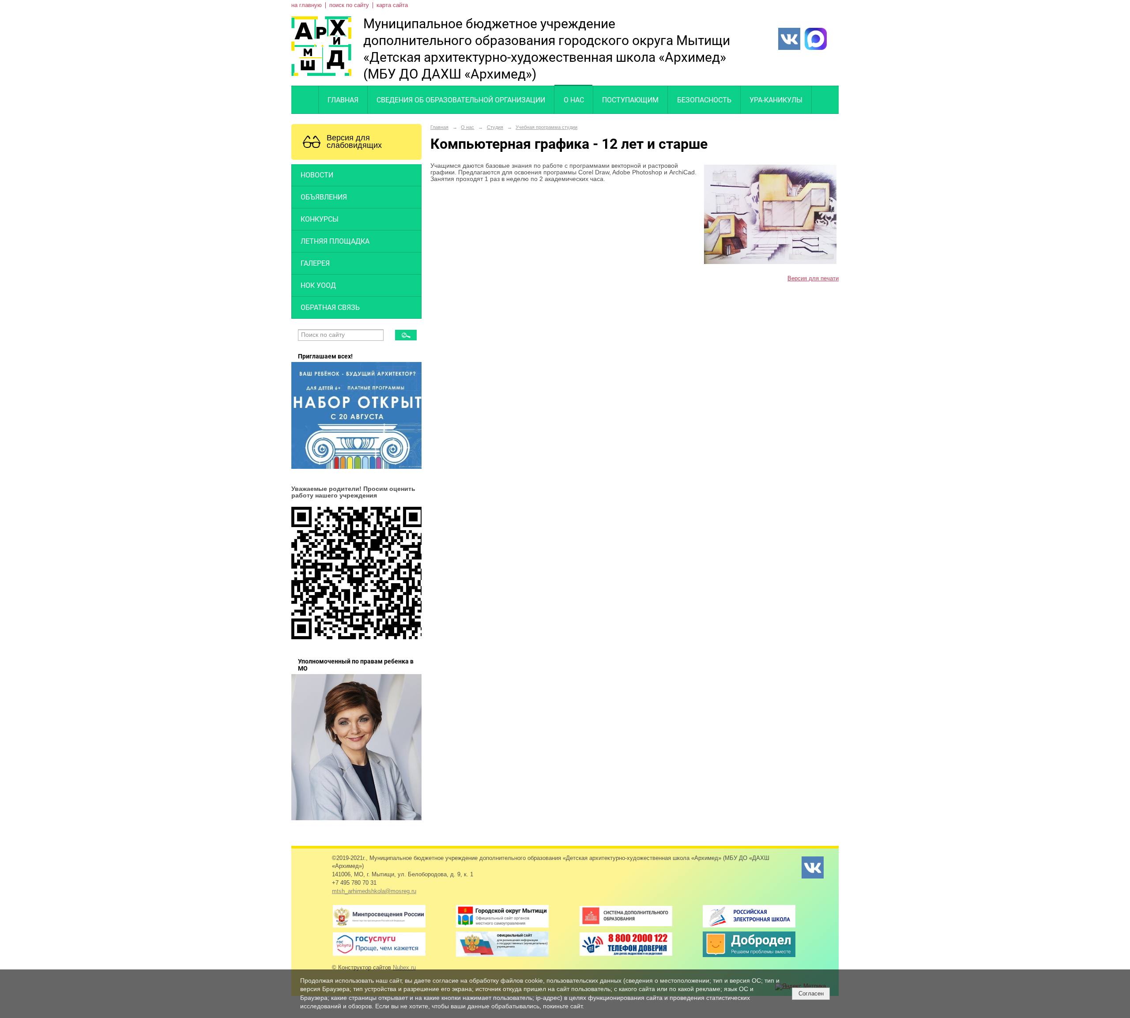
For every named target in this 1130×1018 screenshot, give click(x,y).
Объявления (324, 197)
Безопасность (704, 100)
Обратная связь (330, 307)
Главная (343, 100)
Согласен (811, 993)
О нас (574, 100)
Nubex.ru (404, 968)
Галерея (315, 263)
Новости (317, 175)
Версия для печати (813, 278)
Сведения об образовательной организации (461, 100)
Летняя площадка (335, 241)
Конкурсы (320, 219)
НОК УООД (318, 285)
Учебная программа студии (546, 127)
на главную (306, 5)
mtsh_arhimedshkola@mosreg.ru (374, 891)
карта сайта (392, 5)
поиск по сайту (349, 5)
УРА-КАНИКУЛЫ (776, 100)
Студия (495, 127)
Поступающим (630, 100)
